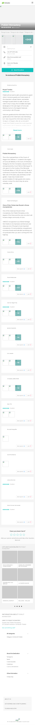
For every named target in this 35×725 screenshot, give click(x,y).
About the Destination (13, 653)
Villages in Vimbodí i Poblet (14, 637)
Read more (17, 130)
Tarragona (10, 657)
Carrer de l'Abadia (12, 63)
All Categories (11, 633)
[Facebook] (14, 714)
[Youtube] (21, 714)
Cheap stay (10, 676)
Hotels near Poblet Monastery (11, 622)
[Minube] (6, 3)
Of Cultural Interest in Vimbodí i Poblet (14, 624)
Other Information (12, 673)
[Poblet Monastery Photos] (17, 17)
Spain (8, 659)
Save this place (19, 70)
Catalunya (10, 664)
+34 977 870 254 (12, 52)
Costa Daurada (11, 661)
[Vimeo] (19, 714)
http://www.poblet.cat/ (14, 57)
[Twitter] (17, 714)
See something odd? (8, 627)
